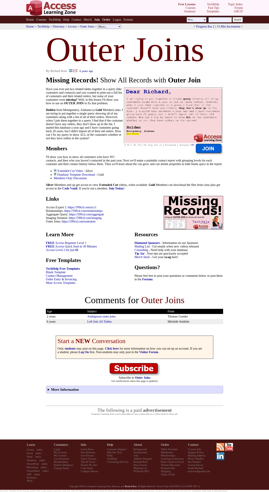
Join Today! (116, 188)
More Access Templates (60, 282)
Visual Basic (33, 470)
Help (66, 19)
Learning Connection (172, 458)
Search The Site (89, 464)
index (40, 449)
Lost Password (61, 458)
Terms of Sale (168, 474)
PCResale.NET (141, 471)
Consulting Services (117, 461)
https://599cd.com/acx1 (82, 207)
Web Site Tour (114, 452)
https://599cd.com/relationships (83, 210)
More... (30, 480)
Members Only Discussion (70, 178)
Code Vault (69, 188)
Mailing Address (196, 455)
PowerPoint (33, 463)
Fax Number (194, 461)
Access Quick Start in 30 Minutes (71, 246)
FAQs (110, 455)
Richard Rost (140, 461)
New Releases (88, 452)
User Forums (87, 455)
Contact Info (194, 449)
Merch (88, 19)
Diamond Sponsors (147, 243)
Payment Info (168, 468)
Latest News (87, 449)
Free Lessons (140, 464)
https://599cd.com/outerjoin (79, 221)
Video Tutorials (169, 449)
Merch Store (142, 257)
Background (140, 449)
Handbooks (167, 452)
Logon (117, 19)
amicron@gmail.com (199, 471)
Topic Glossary (89, 458)
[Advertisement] (134, 427)
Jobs (136, 455)
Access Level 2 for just (62, 250)
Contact (76, 19)
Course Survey (195, 464)
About (138, 444)
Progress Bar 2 (205, 26)
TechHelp (55, 19)
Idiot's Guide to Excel (172, 461)
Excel (30, 453)
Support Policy (196, 452)
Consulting (141, 250)
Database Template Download (76, 174)
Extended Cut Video (70, 171)
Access (72, 26)
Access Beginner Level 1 (66, 243)
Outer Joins (87, 26)
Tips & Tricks (88, 461)
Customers (61, 444)
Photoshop (32, 467)
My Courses (60, 455)
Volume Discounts (170, 464)
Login (57, 449)
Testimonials (140, 452)
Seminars (31, 477)
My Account (60, 452)
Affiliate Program (143, 458)
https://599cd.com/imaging (85, 218)
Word (29, 456)
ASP (29, 474)
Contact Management (59, 275)
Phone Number (196, 458)
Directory (59, 26)
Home (30, 19)
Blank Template (56, 272)
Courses (41, 19)
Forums (128, 19)
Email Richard (195, 468)
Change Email (61, 468)
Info (83, 444)
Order (165, 444)
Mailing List (142, 246)
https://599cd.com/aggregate (86, 214)
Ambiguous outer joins (101, 316)
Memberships (61, 461)
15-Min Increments (228, 26)
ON (192, 144)
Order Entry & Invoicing (61, 279)
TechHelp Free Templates (63, 268)
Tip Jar (139, 253)
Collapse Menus (89, 471)
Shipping (166, 471)
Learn (31, 444)
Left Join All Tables (99, 321)
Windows (32, 460)
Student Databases (63, 464)
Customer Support (116, 449)
